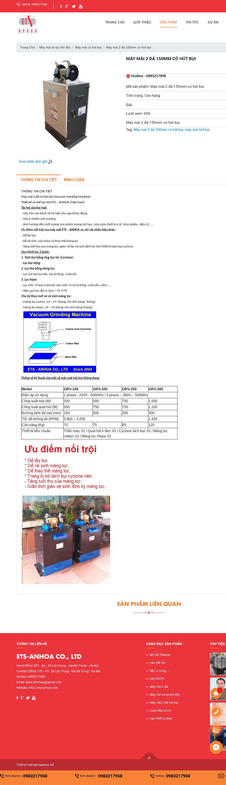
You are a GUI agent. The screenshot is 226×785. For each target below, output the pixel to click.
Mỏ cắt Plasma (160, 655)
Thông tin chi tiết (38, 179)
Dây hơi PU (157, 678)
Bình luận (74, 179)
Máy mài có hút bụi (88, 47)
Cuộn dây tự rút (160, 710)
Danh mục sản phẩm (164, 644)
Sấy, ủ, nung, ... (160, 670)
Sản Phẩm (168, 22)
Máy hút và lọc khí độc (55, 47)
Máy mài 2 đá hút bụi (164, 702)
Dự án (213, 22)
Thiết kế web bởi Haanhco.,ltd (35, 764)
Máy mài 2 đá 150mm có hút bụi (158, 130)
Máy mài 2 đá (159, 686)
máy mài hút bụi (197, 130)
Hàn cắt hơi (157, 662)
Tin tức (192, 22)
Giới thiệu (142, 22)
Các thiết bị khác (161, 718)
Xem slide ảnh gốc (33, 161)
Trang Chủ (114, 22)
